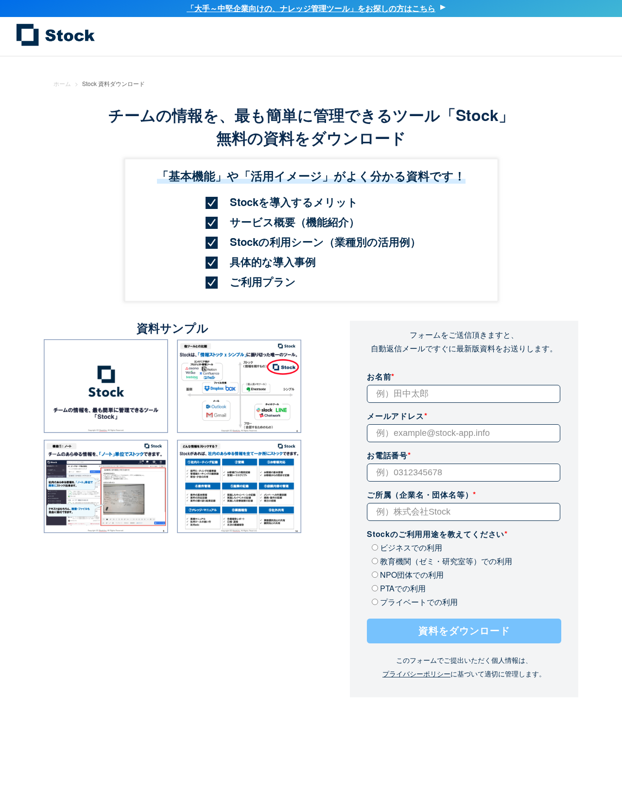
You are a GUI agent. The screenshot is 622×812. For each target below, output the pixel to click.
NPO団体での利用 (411, 574)
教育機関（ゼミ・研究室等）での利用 (445, 561)
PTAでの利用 (402, 588)
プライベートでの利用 (418, 601)
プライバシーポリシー (416, 673)
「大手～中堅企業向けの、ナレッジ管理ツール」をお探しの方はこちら (311, 8)
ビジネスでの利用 (410, 547)
